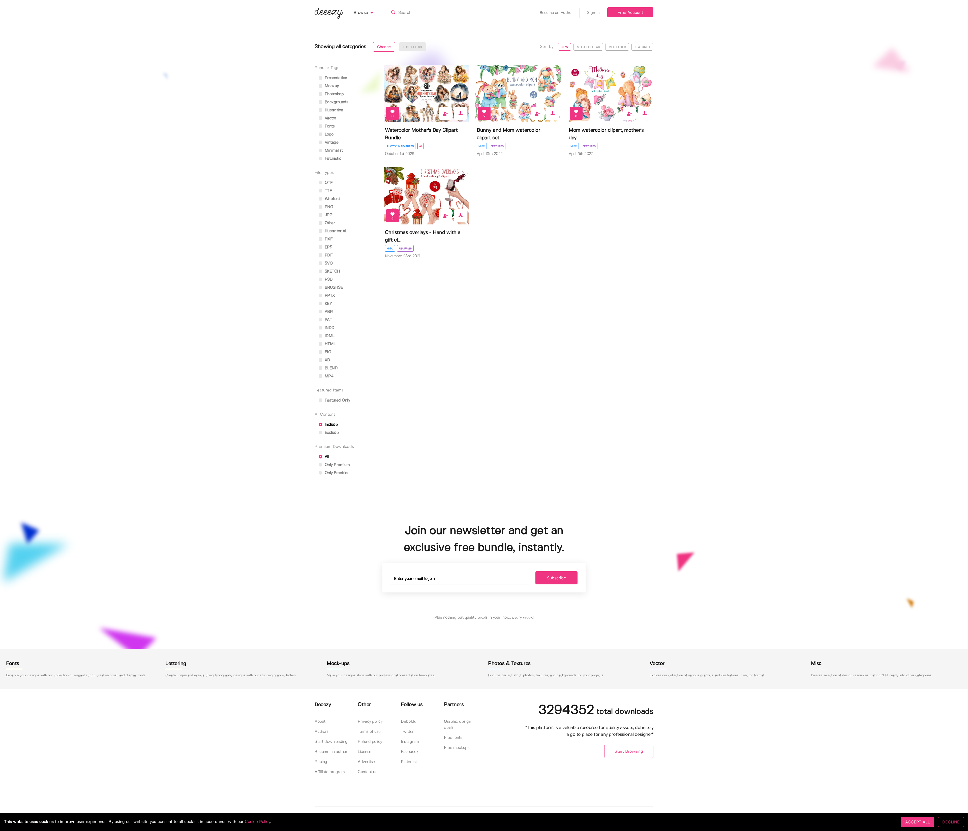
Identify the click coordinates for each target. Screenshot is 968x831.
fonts (329, 126)
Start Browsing (629, 751)
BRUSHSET (334, 287)
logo (328, 134)
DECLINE (951, 821)
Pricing (321, 762)
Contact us (367, 772)
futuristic (332, 158)
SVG (327, 263)
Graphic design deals (457, 724)
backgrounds (335, 102)
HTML (329, 344)
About (320, 721)
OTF (327, 183)
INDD (329, 328)
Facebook (409, 752)
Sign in (593, 13)
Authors (321, 732)
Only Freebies (336, 473)
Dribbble (408, 721)
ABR (327, 312)
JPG (327, 215)
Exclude (331, 433)
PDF (327, 255)
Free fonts (453, 738)
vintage (330, 142)
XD (326, 360)
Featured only (336, 400)
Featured (497, 146)
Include (330, 424)
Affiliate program (330, 772)
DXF (327, 239)
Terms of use (369, 732)
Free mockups (456, 748)
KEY (327, 304)
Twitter (407, 732)
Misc (481, 146)
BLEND (330, 368)
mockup (331, 86)
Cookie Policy (257, 822)
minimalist (333, 150)
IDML (329, 336)
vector (329, 118)
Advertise (366, 762)
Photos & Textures (400, 146)
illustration (333, 110)
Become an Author (556, 13)
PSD (327, 279)
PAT (327, 320)
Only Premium (336, 465)
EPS (327, 247)
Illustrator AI (334, 231)
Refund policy (370, 742)
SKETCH (331, 271)
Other (329, 223)
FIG (327, 352)
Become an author (331, 752)
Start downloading (331, 742)
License (364, 752)
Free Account (630, 13)
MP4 (328, 376)
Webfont (331, 199)
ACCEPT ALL (917, 821)
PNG (328, 207)
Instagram (410, 742)
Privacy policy (370, 721)
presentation (335, 78)
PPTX (329, 295)
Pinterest (409, 762)
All (326, 457)
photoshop (333, 94)
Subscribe (556, 577)
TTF (327, 191)
